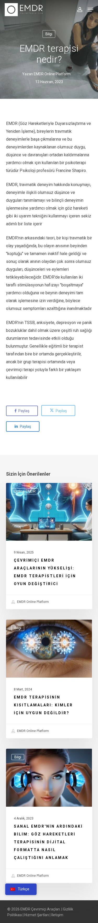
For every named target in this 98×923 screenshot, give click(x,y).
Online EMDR (25, 491)
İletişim (57, 915)
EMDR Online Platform (52, 74)
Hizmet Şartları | (37, 915)
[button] (90, 9)
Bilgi (48, 34)
